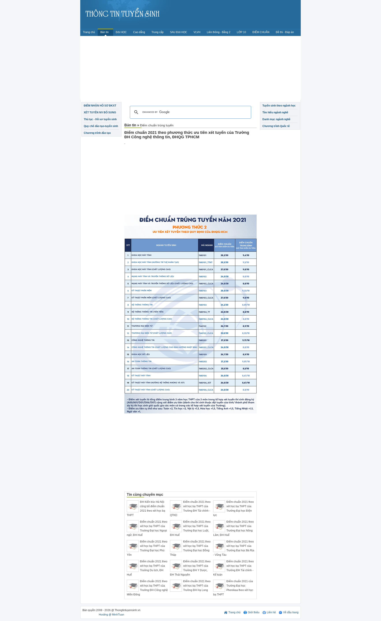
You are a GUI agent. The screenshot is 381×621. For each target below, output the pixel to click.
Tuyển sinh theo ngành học (279, 105)
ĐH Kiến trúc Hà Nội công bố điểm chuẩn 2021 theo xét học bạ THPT (146, 508)
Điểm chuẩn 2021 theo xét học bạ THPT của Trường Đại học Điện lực (233, 508)
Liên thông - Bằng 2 (218, 32)
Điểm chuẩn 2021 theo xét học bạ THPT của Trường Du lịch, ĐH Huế (147, 568)
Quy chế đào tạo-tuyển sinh (101, 126)
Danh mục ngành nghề (276, 119)
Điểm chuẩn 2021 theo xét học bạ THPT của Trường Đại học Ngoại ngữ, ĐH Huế (147, 528)
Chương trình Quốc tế (276, 126)
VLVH (197, 32)
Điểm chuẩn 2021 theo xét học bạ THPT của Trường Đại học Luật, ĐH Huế (190, 528)
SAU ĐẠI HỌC (178, 32)
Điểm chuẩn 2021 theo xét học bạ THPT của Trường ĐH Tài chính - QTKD (190, 508)
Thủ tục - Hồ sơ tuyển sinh (100, 119)
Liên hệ (271, 612)
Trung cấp (157, 32)
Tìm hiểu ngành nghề (275, 112)
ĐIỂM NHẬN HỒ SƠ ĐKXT (100, 105)
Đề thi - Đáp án (285, 32)
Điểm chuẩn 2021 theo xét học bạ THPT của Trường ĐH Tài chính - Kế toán (233, 568)
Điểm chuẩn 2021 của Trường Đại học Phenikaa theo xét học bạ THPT (233, 588)
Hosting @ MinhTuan (111, 614)
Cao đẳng (139, 32)
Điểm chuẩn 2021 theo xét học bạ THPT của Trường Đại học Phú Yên (147, 548)
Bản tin (104, 32)
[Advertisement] (190, 69)
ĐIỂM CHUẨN (260, 32)
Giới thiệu (254, 612)
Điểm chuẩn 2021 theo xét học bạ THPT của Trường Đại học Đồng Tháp (190, 548)
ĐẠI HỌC (121, 32)
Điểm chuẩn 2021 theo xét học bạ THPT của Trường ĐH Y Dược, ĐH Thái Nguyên (190, 568)
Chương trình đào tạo (97, 133)
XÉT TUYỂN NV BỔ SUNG (100, 112)
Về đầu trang (291, 612)
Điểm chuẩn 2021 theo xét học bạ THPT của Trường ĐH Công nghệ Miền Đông (147, 588)
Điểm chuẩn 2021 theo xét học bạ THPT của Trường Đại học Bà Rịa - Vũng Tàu (233, 548)
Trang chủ (89, 32)
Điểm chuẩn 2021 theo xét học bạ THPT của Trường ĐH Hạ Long (197, 586)
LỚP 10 (241, 32)
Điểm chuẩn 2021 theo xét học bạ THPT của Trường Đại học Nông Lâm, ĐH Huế (233, 528)
